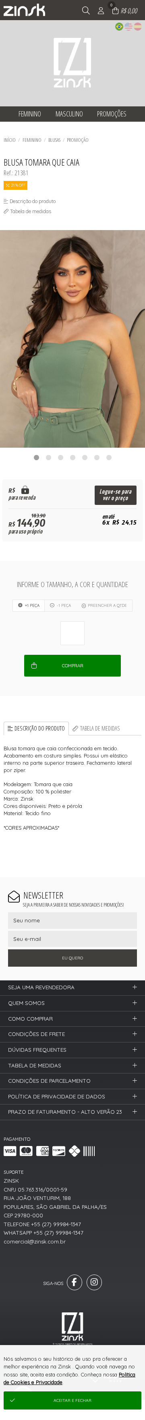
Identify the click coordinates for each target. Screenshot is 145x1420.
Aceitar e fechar (72, 1400)
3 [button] (60, 457)
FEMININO (32, 139)
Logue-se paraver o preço (115, 495)
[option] (72, 339)
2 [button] (48, 457)
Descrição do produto (39, 728)
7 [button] (109, 457)
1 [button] (36, 457)
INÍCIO (10, 139)
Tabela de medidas (100, 728)
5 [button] (85, 457)
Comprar (72, 665)
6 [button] (97, 457)
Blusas (54, 139)
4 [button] (72, 457)
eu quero (72, 958)
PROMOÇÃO (78, 139)
